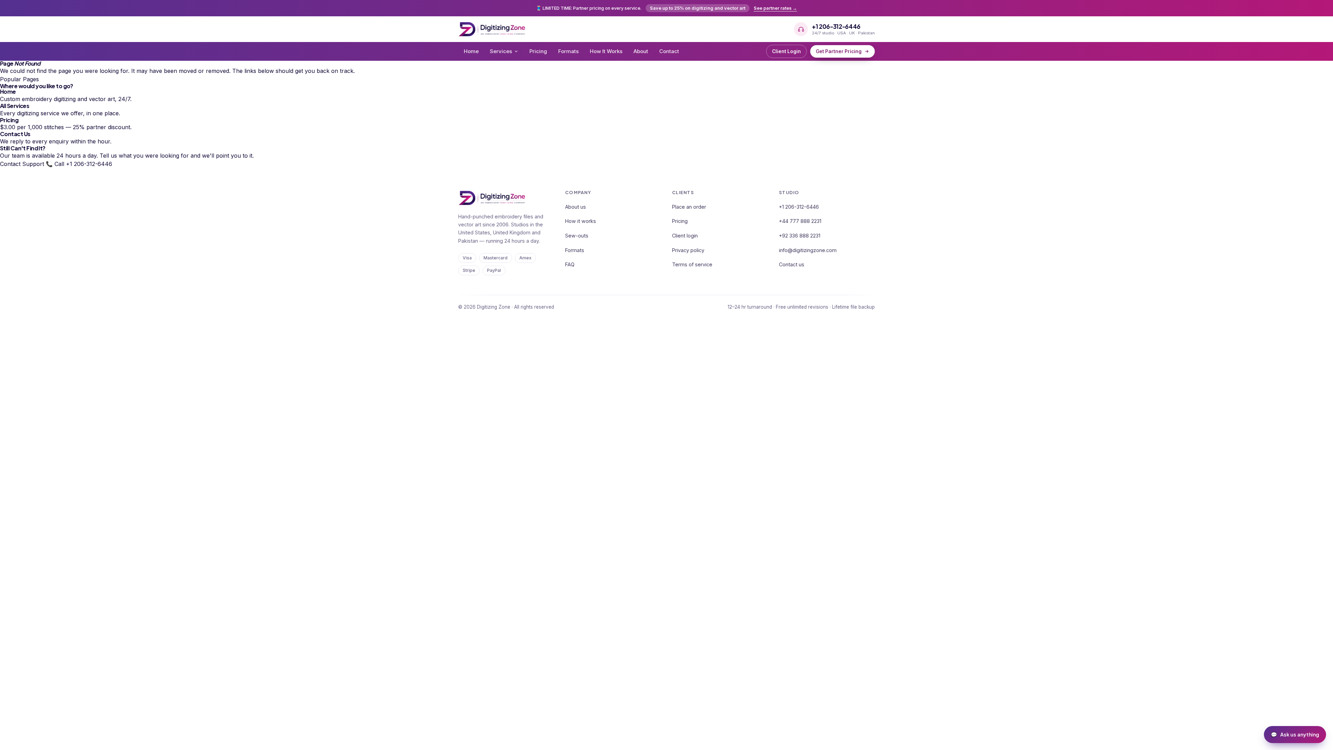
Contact (669, 51)
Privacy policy (688, 250)
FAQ (570, 264)
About (641, 51)
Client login (685, 236)
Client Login (786, 51)
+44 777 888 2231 (800, 221)
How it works (580, 221)
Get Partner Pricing (839, 51)
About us (575, 207)
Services (501, 51)
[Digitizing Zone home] (492, 29)
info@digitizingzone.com (808, 250)
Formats (568, 51)
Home (471, 51)
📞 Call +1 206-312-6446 (79, 163)
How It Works (606, 51)
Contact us (791, 264)
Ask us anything (1295, 734)
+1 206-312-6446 (799, 207)
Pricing (538, 51)
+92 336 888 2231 (799, 236)
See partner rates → (775, 8)
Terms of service (692, 264)
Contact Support (22, 163)
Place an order (689, 207)
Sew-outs (576, 236)
